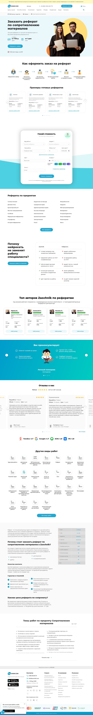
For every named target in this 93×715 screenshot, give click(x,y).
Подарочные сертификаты (78, 684)
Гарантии (38, 10)
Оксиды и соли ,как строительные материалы (61, 652)
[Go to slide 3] (46, 115)
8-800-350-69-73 (33, 675)
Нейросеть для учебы (77, 688)
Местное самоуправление (15, 210)
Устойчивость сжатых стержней (26, 633)
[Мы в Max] (40, 690)
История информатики (14, 222)
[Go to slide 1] (42, 115)
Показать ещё (45, 657)
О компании (31, 10)
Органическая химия (40, 216)
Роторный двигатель (66, 213)
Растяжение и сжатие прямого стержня (28, 631)
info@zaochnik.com (34, 678)
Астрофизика (11, 219)
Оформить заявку (66, 6)
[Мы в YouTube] (34, 700)
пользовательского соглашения (40, 180)
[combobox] (34, 144)
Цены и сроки (11, 10)
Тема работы (27, 148)
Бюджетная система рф (40, 201)
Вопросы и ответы (76, 682)
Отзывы (46, 10)
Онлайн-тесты (75, 677)
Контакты (66, 10)
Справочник (53, 10)
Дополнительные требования (46, 154)
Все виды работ (46, 515)
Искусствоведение (65, 216)
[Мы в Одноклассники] (31, 700)
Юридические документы (64, 696)
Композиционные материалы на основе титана (61, 645)
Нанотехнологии (38, 213)
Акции (59, 10)
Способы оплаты (21, 10)
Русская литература (39, 210)
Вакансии (60, 688)
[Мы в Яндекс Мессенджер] (28, 693)
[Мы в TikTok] (37, 700)
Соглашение (6, 707)
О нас (59, 675)
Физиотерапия (64, 219)
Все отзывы (82, 431)
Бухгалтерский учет (13, 207)
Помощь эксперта (48, 693)
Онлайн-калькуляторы (77, 679)
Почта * (26, 167)
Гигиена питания (12, 201)
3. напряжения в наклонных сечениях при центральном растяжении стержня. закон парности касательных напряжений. (60, 641)
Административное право (41, 207)
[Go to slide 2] (44, 115)
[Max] (68, 164)
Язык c (62, 222)
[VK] (64, 164)
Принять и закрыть (8, 710)
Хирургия (62, 204)
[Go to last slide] (7, 101)
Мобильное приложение (77, 686)
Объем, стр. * (52, 148)
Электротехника (38, 219)
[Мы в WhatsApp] (37, 690)
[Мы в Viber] (34, 690)
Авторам (29, 6)
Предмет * (51, 141)
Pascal (35, 222)
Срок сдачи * (65, 148)
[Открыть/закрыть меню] (8, 14)
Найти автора (14, 331)
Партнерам (60, 690)
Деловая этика (12, 204)
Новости (60, 684)
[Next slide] (85, 101)
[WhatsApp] (60, 164)
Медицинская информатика (15, 216)
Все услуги (46, 695)
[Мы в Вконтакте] (31, 690)
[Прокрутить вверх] (90, 709)
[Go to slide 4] (49, 375)
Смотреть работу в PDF (14, 110)
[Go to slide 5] (49, 115)
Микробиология (64, 201)
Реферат (19, 400)
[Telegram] (56, 164)
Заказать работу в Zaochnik (18, 263)
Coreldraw (10, 213)
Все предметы (46, 230)
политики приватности (48, 180)
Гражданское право (39, 204)
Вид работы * (27, 141)
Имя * (25, 157)
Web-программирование (67, 207)
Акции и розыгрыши (63, 686)
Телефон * (51, 157)
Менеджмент (63, 210)
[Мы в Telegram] (28, 690)
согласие (59, 180)
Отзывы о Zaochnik (62, 682)
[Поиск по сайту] (83, 10)
